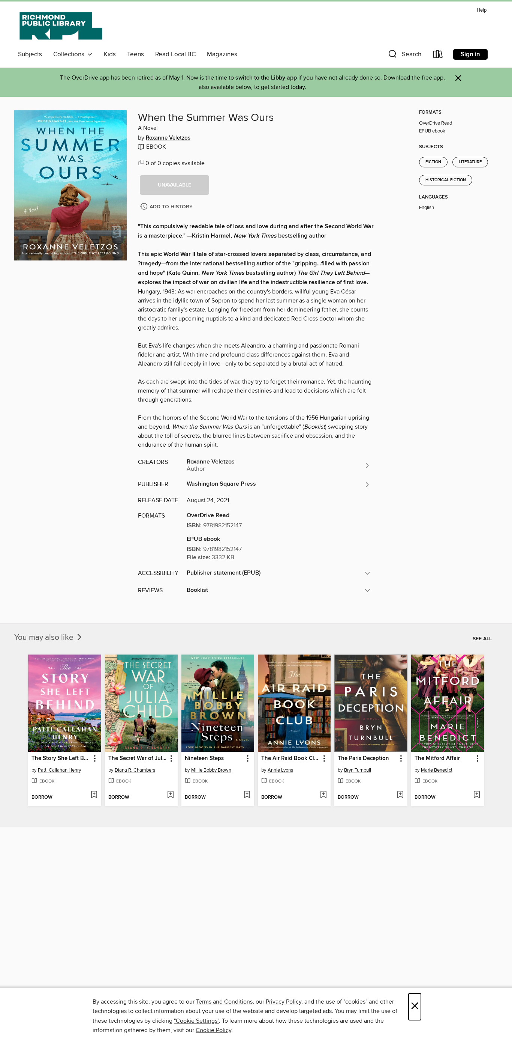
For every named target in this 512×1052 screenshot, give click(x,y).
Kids (110, 54)
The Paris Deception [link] (363, 758)
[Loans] (438, 55)
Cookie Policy (213, 1030)
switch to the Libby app (266, 78)
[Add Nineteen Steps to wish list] (247, 795)
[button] (404, 55)
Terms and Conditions (224, 1001)
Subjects (30, 54)
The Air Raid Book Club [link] (290, 758)
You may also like (44, 638)
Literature (470, 162)
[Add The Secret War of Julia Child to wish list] (170, 795)
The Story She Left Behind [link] (60, 758)
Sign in (470, 54)
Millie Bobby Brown (211, 770)
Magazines (222, 54)
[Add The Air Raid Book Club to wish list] (323, 795)
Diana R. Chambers (135, 770)
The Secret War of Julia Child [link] (137, 758)
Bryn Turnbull (357, 770)
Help (482, 10)
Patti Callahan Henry (59, 770)
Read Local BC (175, 54)
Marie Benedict (436, 770)
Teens (135, 54)
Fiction (433, 162)
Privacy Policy (283, 1001)
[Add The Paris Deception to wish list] (400, 795)
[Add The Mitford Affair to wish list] (476, 795)
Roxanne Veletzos (168, 138)
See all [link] (482, 638)
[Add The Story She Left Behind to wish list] (94, 795)
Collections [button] (70, 54)
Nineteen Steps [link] (204, 758)
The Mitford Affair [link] (437, 758)
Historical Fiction (445, 180)
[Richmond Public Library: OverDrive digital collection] (61, 26)
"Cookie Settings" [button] (196, 1021)
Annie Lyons (280, 770)
